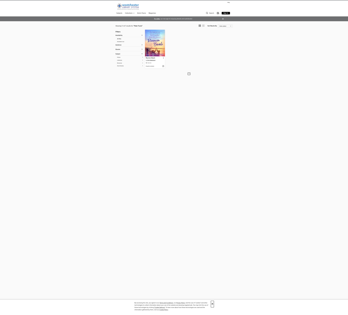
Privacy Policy (180, 303)
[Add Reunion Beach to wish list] (163, 66)
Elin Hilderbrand (151, 60)
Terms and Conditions (166, 303)
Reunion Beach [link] (150, 58)
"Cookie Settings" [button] (159, 307)
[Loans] (218, 13)
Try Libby (157, 19)
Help (228, 2)
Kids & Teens (141, 13)
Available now (120, 41)
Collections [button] (129, 13)
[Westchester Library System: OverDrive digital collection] (129, 6)
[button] (209, 13)
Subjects (119, 13)
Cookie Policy (163, 310)
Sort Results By (212, 26)
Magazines (152, 13)
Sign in (225, 13)
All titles (119, 39)
